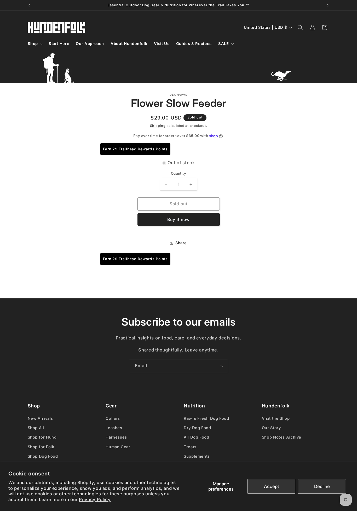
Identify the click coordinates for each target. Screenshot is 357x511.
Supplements (197, 456)
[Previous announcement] (29, 5)
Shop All (36, 427)
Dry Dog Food (197, 427)
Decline (322, 486)
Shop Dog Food (43, 456)
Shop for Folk (41, 447)
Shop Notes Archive (281, 437)
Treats (190, 447)
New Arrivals (40, 418)
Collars (113, 418)
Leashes (114, 427)
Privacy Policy (95, 499)
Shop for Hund (42, 437)
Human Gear (118, 447)
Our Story (271, 427)
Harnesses (116, 437)
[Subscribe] (222, 366)
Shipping (158, 126)
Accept (271, 486)
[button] (34, 43)
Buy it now (178, 219)
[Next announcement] (327, 5)
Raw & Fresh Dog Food (206, 418)
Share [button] (181, 243)
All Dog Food (196, 437)
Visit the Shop (276, 418)
